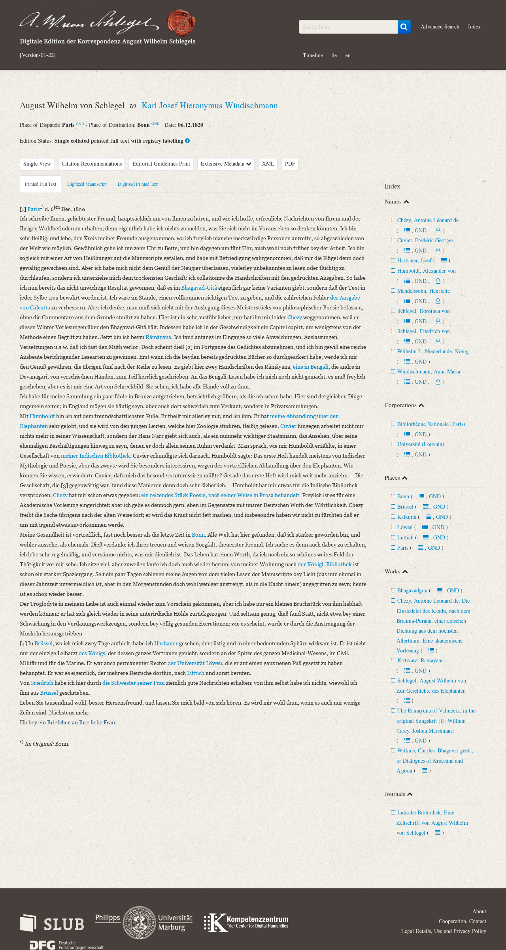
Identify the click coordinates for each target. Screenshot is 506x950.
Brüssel (405, 506)
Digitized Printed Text (138, 184)
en (348, 55)
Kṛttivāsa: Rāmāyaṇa (420, 660)
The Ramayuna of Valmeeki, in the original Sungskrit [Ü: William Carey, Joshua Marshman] (436, 720)
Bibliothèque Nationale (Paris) (431, 424)
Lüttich (405, 537)
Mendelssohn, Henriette (423, 290)
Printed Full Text (40, 184)
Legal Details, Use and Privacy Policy (443, 931)
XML (268, 163)
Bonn (403, 496)
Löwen (405, 527)
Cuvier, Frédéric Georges (425, 240)
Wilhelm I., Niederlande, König (433, 351)
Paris (402, 547)
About (479, 911)
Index (474, 26)
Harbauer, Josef (414, 260)
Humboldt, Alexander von (426, 270)
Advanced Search (440, 26)
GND (80, 123)
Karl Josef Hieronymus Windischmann (210, 105)
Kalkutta (406, 516)
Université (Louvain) (420, 444)
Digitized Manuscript (87, 184)
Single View (37, 163)
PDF (290, 163)
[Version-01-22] (38, 55)
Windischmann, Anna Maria (428, 371)
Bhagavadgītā (412, 590)
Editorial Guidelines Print (161, 163)
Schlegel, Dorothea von (423, 311)
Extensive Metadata (223, 163)
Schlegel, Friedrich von (423, 331)
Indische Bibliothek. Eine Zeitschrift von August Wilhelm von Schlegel (432, 822)
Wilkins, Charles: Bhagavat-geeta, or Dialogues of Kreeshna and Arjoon (434, 760)
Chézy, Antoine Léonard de (428, 220)
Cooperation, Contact (462, 921)
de (334, 55)
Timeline (313, 55)
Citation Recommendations (92, 163)
